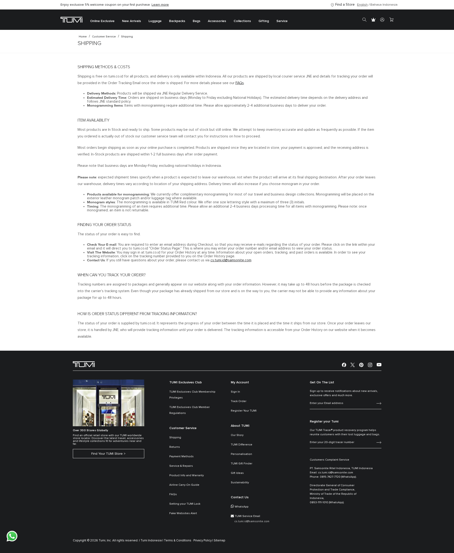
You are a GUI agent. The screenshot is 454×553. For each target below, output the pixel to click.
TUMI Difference (241, 444)
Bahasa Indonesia (383, 4)
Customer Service (104, 36)
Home (83, 36)
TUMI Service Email (247, 516)
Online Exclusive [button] (102, 21)
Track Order (238, 401)
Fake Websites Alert (183, 513)
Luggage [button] (155, 21)
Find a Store (345, 4)
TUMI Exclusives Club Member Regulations (189, 410)
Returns (174, 447)
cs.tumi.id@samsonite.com (230, 260)
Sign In (235, 391)
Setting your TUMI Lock (184, 504)
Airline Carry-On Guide (184, 485)
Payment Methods (181, 456)
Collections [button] (242, 21)
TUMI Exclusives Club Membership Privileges (192, 394)
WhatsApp (242, 506)
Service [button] (282, 21)
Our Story (237, 435)
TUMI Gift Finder (241, 463)
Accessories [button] (217, 21)
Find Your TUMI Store (107, 453)
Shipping (127, 36)
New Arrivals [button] (131, 21)
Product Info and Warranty (186, 475)
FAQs (240, 83)
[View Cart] (391, 20)
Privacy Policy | (203, 540)
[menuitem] (102, 20)
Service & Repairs (181, 466)
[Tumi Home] (72, 19)
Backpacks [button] (177, 21)
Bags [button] (196, 21)
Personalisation (241, 454)
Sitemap (219, 540)
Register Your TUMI (244, 410)
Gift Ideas (237, 473)
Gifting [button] (263, 21)
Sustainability (240, 482)
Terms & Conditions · (178, 540)
